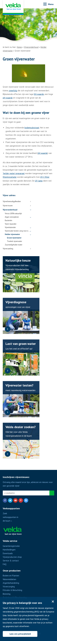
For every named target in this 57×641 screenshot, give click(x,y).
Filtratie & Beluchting (12, 590)
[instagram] (26, 500)
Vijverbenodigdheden (12, 201)
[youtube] (15, 500)
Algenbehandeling (11, 583)
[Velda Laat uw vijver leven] (13, 7)
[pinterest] (21, 500)
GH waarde (42, 153)
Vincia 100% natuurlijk (13, 213)
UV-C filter (44, 177)
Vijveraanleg (8, 248)
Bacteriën (8, 220)
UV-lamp (39, 180)
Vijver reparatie (10, 224)
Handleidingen (9, 549)
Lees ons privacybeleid (20, 634)
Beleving (6, 594)
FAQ (4, 564)
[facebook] (5, 500)
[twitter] (10, 500)
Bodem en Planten (11, 575)
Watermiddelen (9, 579)
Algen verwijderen (12, 217)
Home (19, 47)
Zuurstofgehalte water (13, 245)
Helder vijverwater (12, 234)
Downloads (8, 553)
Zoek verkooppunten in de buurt (10, 517)
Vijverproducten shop (12, 557)
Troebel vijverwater (14, 241)
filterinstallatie (9, 177)
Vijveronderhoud (31, 47)
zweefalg (13, 90)
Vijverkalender (10, 227)
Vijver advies (9, 195)
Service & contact (11, 560)
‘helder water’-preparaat (14, 173)
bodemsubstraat (31, 127)
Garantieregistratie (11, 546)
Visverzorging (9, 586)
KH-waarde (39, 94)
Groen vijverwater (14, 238)
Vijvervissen (8, 205)
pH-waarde (8, 97)
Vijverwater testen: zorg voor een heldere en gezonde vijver (17, 231)
